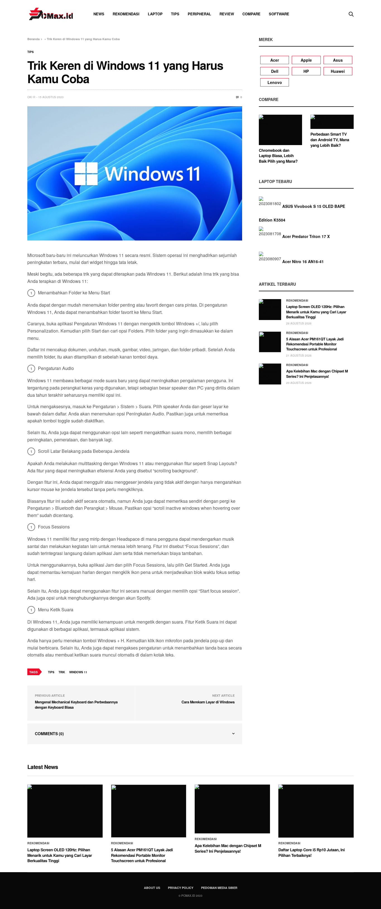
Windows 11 (78, 672)
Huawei (338, 71)
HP (306, 71)
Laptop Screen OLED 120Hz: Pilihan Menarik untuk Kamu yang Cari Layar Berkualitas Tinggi (316, 311)
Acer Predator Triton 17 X (306, 236)
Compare (251, 13)
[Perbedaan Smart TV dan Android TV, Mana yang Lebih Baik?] (332, 122)
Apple (306, 60)
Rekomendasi (126, 13)
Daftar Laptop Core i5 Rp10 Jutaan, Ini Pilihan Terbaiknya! (311, 852)
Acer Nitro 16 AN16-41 (303, 261)
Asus (338, 60)
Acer (274, 60)
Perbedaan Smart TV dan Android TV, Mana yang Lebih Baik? (329, 139)
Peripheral (199, 13)
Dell (274, 71)
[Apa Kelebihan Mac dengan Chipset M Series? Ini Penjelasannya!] (270, 374)
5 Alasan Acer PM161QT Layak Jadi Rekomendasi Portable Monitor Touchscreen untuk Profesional (315, 344)
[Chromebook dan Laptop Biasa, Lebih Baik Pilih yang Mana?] (280, 130)
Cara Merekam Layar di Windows (208, 701)
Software (279, 13)
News (98, 13)
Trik (62, 672)
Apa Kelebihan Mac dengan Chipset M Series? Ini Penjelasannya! (317, 373)
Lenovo (274, 82)
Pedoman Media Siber (219, 888)
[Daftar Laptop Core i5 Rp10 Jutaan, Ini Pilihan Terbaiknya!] (316, 811)
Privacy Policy (180, 888)
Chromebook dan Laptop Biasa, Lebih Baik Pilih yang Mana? (278, 156)
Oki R (31, 97)
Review (227, 13)
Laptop (155, 13)
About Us (152, 888)
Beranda (33, 39)
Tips (175, 13)
